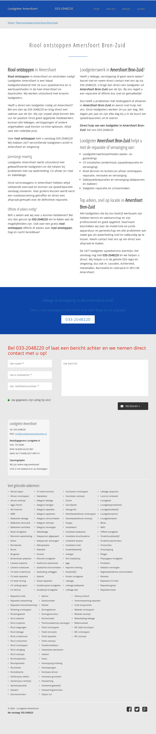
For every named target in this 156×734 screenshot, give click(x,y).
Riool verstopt (17, 654)
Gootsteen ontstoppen (77, 491)
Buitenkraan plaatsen (20, 558)
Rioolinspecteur (18, 658)
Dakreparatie (43, 545)
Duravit (40, 554)
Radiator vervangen (110, 567)
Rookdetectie (16, 671)
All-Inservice (16, 509)
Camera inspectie (18, 563)
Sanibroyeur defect (19, 676)
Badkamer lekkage (19, 518)
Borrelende (15, 545)
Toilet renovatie (49, 631)
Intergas (69, 554)
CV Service (15, 589)
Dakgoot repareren (46, 513)
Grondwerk (71, 504)
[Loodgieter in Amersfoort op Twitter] (137, 709)
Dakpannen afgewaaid (48, 536)
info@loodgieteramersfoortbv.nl (31, 433)
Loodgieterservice (109, 513)
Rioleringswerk (17, 613)
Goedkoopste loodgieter (49, 585)
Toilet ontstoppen (50, 627)
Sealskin (14, 689)
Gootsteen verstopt (75, 496)
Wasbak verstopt (82, 613)
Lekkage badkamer (75, 585)
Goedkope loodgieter (47, 589)
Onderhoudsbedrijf (109, 536)
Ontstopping (106, 549)
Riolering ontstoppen (20, 609)
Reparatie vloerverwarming (23, 605)
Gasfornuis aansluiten (47, 563)
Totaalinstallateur (49, 645)
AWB (12, 513)
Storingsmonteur (49, 613)
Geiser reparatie (44, 580)
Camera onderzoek (19, 567)
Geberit (40, 576)
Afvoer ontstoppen (19, 496)
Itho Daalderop (73, 558)
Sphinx (44, 596)
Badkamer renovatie (20, 522)
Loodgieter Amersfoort (23, 9)
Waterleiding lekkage (84, 618)
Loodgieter (105, 500)
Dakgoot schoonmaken (48, 518)
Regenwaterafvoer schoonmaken (116, 571)
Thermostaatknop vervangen (55, 622)
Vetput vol (46, 694)
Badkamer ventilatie (20, 527)
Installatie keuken (74, 540)
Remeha (104, 576)
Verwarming (47, 680)
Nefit (102, 527)
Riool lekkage (17, 631)
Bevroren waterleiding (21, 536)
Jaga (68, 563)
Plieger (103, 554)
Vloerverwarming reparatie (87, 600)
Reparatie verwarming (21, 600)
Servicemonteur (18, 694)
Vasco (44, 658)
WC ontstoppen (82, 631)
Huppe (69, 522)
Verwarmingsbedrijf (51, 685)
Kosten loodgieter (74, 576)
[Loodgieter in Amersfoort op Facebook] (130, 709)
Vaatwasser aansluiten (52, 649)
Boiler (13, 540)
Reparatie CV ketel (109, 580)
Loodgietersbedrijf (109, 509)
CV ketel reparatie (19, 576)
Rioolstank (15, 667)
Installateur (71, 527)
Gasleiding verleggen (47, 571)
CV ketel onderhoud (20, 571)
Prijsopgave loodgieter (111, 558)
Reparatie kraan (108, 589)
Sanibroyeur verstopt (20, 680)
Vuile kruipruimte (83, 605)
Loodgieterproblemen (111, 504)
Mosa (103, 522)
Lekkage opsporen (109, 491)
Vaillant (45, 654)
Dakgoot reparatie (45, 509)
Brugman (14, 554)
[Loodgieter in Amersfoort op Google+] (145, 709)
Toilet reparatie (48, 636)
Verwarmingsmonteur (52, 689)
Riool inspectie (17, 622)
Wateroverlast (81, 622)
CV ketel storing (18, 580)
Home (11, 22)
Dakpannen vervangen (48, 540)
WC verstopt (80, 636)
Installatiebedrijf (74, 549)
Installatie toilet (73, 545)
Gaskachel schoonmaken (49, 567)
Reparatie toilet (17, 596)
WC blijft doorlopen (84, 627)
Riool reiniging (17, 649)
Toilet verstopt (48, 640)
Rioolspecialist (17, 663)
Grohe (69, 500)
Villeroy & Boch (81, 596)
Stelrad (44, 605)
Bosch (13, 549)
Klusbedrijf (71, 571)
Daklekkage (42, 531)
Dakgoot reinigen (45, 504)
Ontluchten (106, 545)
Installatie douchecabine (78, 536)
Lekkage (70, 580)
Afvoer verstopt (18, 500)
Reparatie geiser (108, 585)
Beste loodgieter (18, 531)
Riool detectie (17, 618)
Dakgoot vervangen (46, 527)
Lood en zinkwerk (109, 496)
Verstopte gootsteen (51, 676)
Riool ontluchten (18, 640)
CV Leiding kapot (18, 585)
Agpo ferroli (16, 504)
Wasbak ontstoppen (84, 609)
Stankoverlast (48, 600)
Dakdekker (42, 496)
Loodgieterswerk (108, 518)
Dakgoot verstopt (45, 522)
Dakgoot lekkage (45, 500)
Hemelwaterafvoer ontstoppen (81, 513)
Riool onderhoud (18, 636)
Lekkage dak (72, 589)
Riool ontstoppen (19, 645)
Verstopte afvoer (49, 671)
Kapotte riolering (74, 567)
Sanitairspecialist (18, 685)
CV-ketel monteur (45, 491)
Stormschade (47, 618)
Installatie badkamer (76, 531)
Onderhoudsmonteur (111, 540)
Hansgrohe (71, 509)
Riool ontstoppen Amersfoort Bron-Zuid (37, 22)
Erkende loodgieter (46, 558)
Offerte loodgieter (109, 531)
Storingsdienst (48, 609)
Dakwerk (41, 549)
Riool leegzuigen (18, 627)
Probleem (105, 563)
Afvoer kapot (16, 491)
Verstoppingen (48, 667)
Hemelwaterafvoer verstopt (79, 518)
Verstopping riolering (51, 663)
